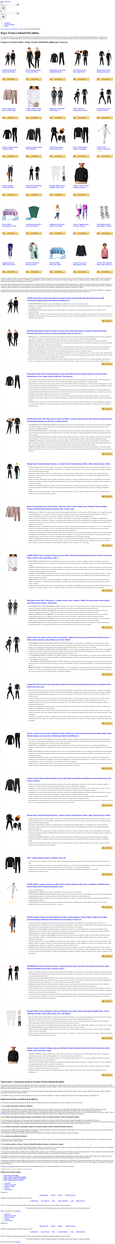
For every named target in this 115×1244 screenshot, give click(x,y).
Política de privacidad (10, 1184)
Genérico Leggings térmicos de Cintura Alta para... (81, 225)
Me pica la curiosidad (8, 1166)
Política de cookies (9, 1186)
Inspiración (7, 23)
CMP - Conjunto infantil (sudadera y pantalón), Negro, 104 (46, 858)
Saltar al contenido (6, 1)
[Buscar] (1, 3)
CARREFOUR (34, 1201)
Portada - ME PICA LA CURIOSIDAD (9, 29)
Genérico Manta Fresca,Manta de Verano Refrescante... (9, 225)
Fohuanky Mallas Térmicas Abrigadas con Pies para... (57, 186)
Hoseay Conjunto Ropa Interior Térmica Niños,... (9, 109)
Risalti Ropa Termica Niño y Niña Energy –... (57, 109)
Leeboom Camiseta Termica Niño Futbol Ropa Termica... (34, 148)
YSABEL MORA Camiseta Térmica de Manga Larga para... (33, 109)
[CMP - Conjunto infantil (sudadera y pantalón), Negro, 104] (81, 135)
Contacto (6, 1188)
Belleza (6, 26)
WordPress (17, 1211)
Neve (2, 1211)
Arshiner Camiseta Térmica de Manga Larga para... (81, 186)
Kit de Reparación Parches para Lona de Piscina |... (33, 225)
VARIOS (59, 1195)
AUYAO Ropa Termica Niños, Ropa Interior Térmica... (79, 71)
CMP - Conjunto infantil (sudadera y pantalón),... (80, 148)
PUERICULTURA (70, 1195)
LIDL (72, 1201)
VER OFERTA (11, 79)
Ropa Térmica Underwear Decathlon (14, 1178)
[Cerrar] (3, 8)
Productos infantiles (9, 24)
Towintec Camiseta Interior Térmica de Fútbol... (10, 148)
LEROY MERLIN (63, 1201)
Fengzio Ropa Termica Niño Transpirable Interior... (57, 71)
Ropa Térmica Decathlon (11, 1175)
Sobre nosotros (8, 1189)
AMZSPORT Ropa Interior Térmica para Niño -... (34, 186)
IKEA (53, 1201)
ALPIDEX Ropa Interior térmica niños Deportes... (9, 71)
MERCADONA (80, 1201)
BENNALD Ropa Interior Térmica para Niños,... (33, 71)
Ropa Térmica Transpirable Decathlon (15, 1177)
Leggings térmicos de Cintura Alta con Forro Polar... (8, 263)
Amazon (3, 1112)
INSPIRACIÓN (44, 1195)
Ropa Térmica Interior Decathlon (13, 1180)
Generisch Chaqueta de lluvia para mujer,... (32, 263)
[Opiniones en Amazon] (100, 151)
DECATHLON (45, 1201)
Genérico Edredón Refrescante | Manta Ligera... (55, 263)
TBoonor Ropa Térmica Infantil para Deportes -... (104, 71)
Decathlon (21, 29)
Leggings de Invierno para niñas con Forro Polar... (56, 225)
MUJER (53, 1195)
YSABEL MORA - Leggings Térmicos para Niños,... (103, 148)
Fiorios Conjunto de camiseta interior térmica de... (80, 109)
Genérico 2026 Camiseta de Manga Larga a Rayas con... (105, 263)
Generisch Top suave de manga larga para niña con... (80, 263)
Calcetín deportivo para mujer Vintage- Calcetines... (104, 225)
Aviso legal (7, 1183)
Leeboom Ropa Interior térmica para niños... (103, 109)
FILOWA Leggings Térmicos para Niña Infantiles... (8, 186)
